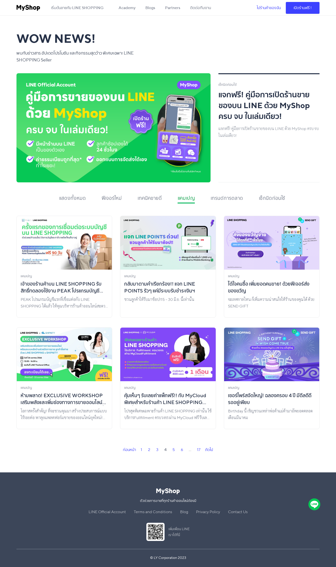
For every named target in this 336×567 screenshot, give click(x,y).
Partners (172, 7)
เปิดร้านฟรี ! (303, 7)
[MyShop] (28, 8)
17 (198, 449)
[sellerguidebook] (117, 127)
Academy (127, 7)
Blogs (150, 7)
